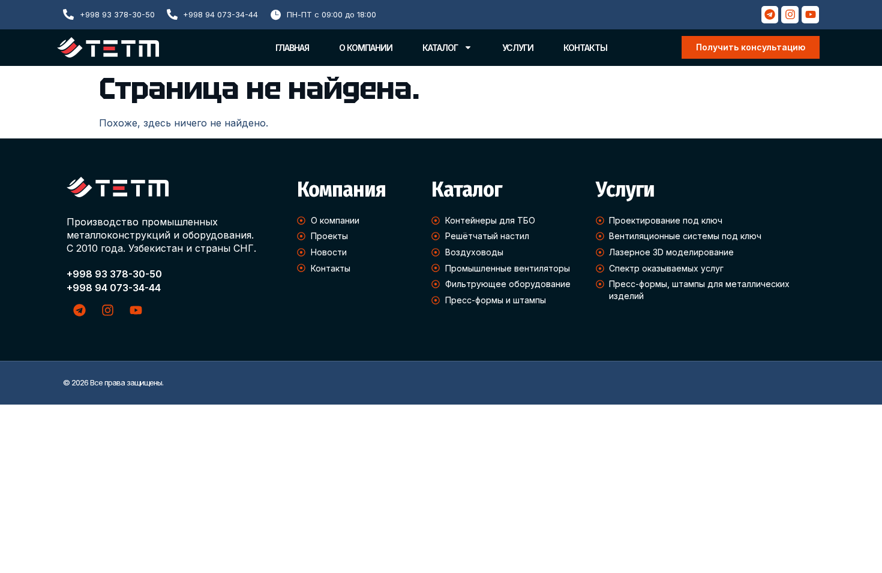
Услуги (517, 48)
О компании (365, 48)
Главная (292, 48)
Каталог (440, 48)
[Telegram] (770, 14)
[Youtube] (810, 14)
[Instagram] (790, 14)
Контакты (585, 48)
